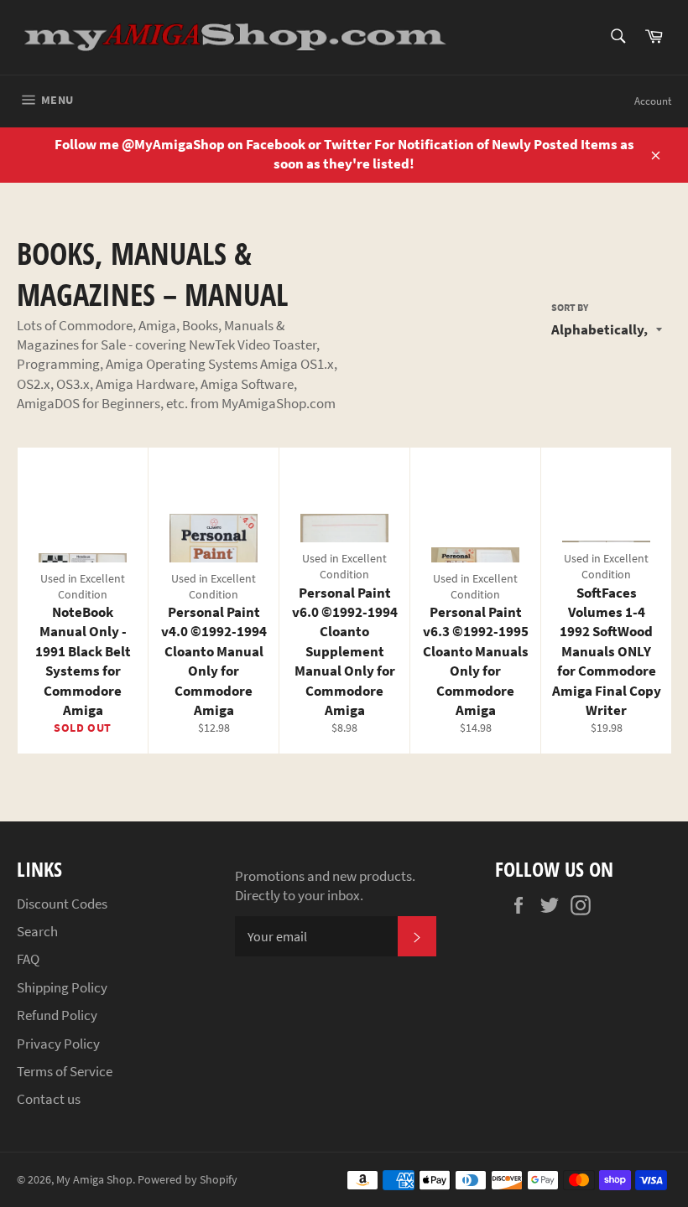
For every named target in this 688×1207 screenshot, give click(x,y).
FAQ (28, 959)
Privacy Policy (58, 1043)
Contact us (49, 1099)
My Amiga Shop (94, 1180)
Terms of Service (64, 1071)
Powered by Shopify (187, 1180)
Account (652, 101)
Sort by (569, 307)
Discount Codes (62, 903)
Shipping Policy (62, 987)
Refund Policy (57, 1015)
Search (37, 931)
